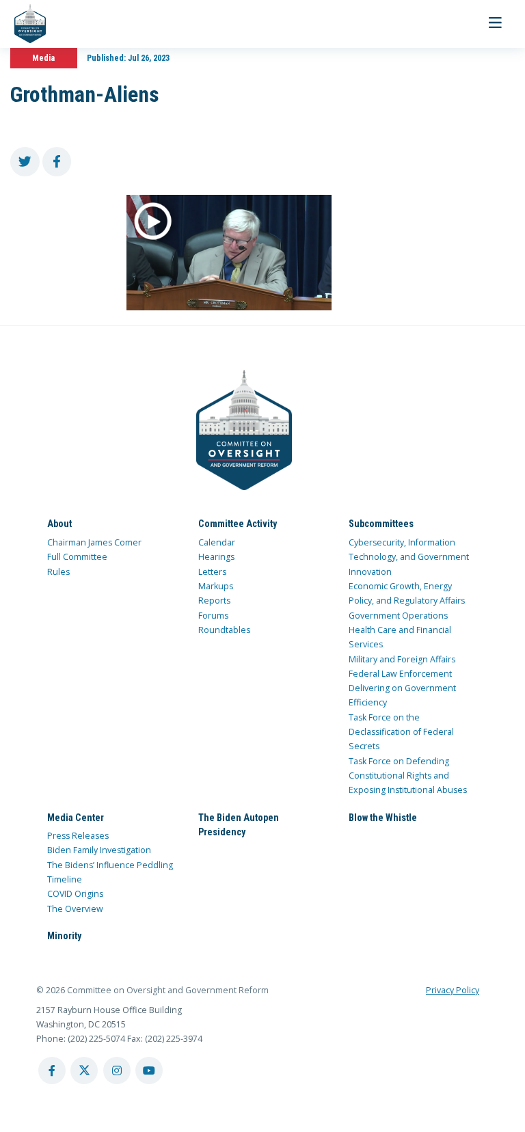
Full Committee (77, 557)
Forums (213, 615)
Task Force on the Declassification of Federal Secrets (401, 732)
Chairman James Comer (94, 542)
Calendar (216, 542)
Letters (212, 572)
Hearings (216, 557)
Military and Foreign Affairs (402, 659)
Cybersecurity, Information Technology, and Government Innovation (409, 557)
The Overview (75, 909)
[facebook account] (52, 1070)
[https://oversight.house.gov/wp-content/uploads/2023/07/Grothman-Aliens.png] (229, 252)
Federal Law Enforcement (400, 673)
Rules (58, 572)
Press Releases (78, 835)
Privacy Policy (452, 990)
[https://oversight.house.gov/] (23, 24)
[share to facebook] (57, 161)
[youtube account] (149, 1070)
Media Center (75, 817)
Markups (215, 586)
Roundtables (224, 630)
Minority (64, 935)
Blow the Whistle (383, 817)
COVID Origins (75, 894)
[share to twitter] (25, 161)
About (59, 523)
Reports (214, 600)
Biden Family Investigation (99, 850)
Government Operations (398, 615)
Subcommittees (381, 523)
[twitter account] (84, 1070)
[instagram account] (117, 1070)
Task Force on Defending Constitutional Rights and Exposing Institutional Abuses (408, 775)
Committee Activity (237, 523)
